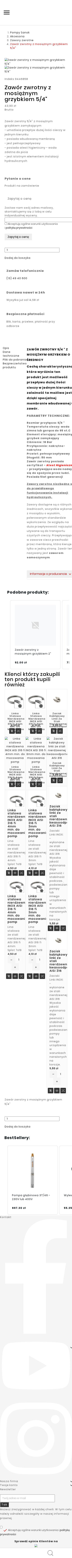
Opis (6, 348)
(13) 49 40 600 (16, 278)
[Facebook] (36, 1276)
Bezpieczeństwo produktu (15, 365)
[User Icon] (51, 1553)
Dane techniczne (11, 354)
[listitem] (35, 634)
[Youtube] (36, 1365)
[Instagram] (36, 1438)
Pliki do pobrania (15, 359)
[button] (17, 258)
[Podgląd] (15, 873)
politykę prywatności (19, 228)
